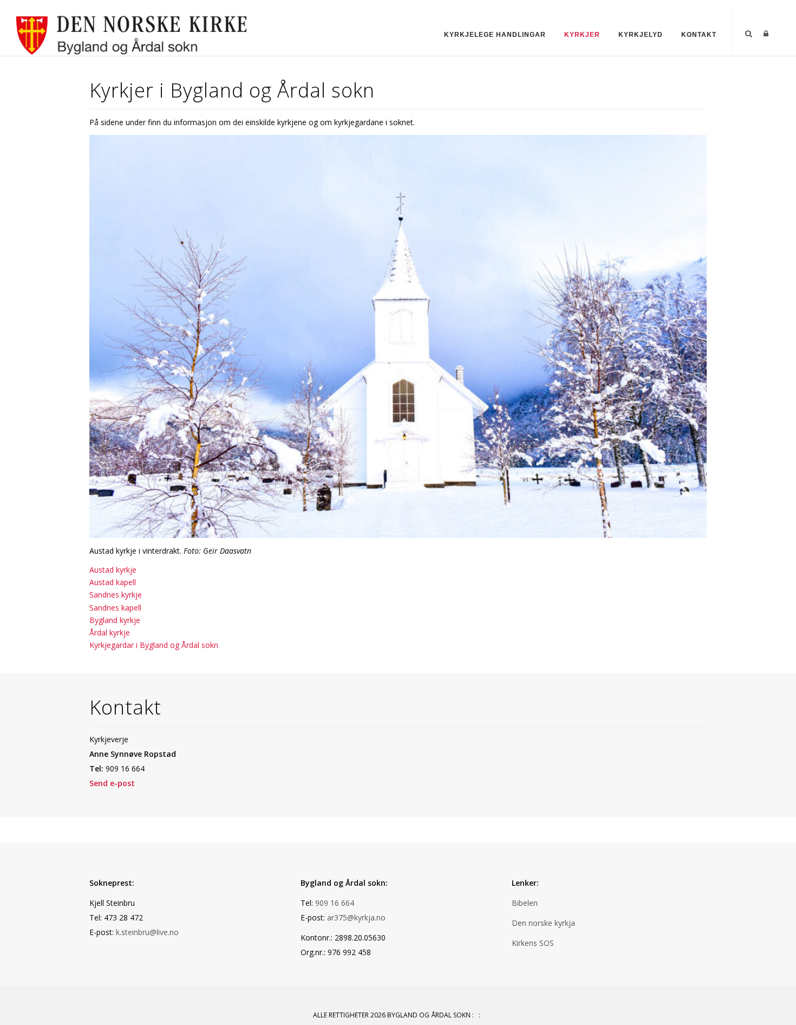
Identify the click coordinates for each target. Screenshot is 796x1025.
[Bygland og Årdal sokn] (131, 33)
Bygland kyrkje (114, 620)
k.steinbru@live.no (147, 932)
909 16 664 (334, 903)
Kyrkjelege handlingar (495, 34)
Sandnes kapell (115, 607)
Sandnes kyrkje (115, 594)
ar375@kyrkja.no (356, 917)
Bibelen (525, 903)
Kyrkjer (582, 34)
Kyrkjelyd (640, 34)
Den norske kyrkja (543, 923)
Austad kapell (112, 582)
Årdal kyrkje (109, 632)
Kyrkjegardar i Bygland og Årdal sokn (153, 645)
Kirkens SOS (533, 943)
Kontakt (698, 34)
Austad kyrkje (112, 570)
